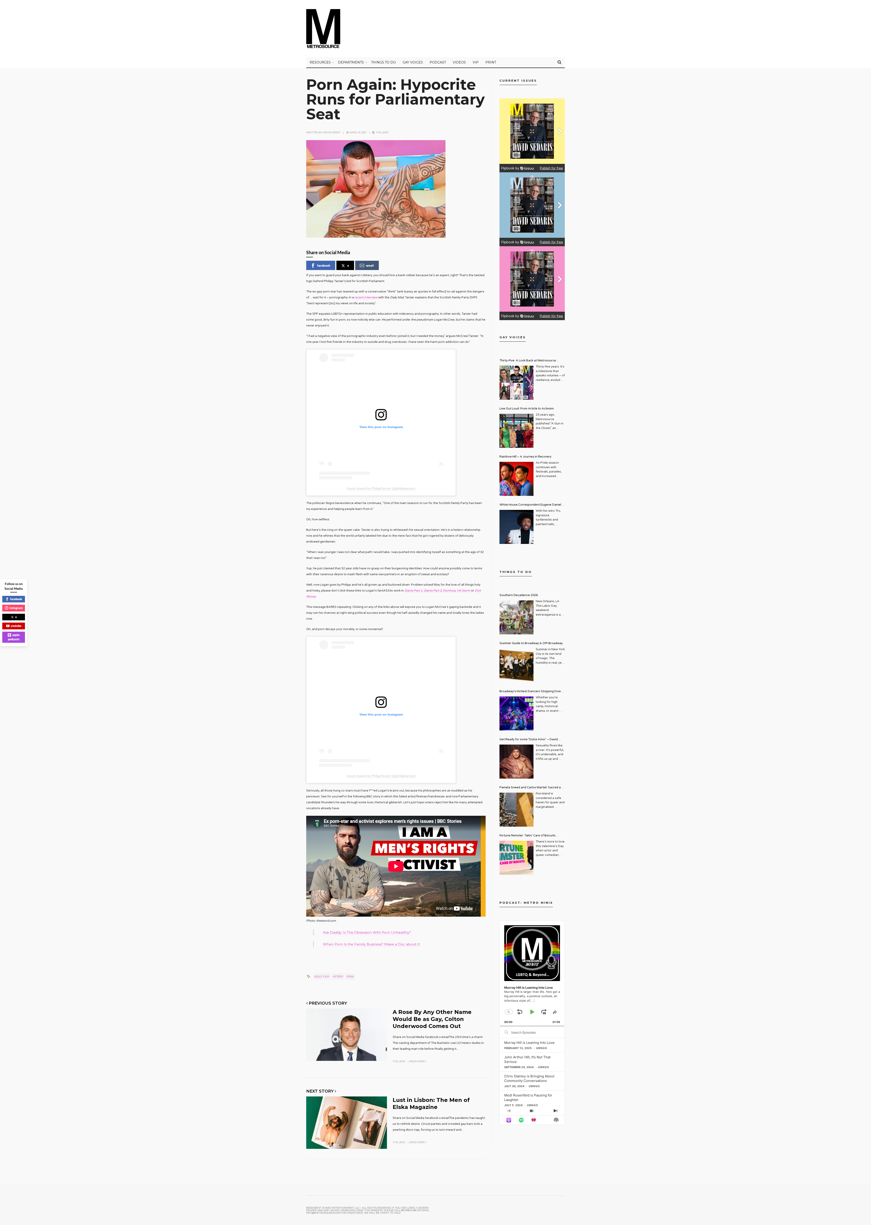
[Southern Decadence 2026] (516, 617)
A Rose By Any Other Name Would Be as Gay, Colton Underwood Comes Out (432, 1019)
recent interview (366, 297)
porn (350, 976)
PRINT (490, 62)
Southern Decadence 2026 (518, 595)
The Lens (382, 132)
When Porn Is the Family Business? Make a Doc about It (371, 944)
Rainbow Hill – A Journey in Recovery (525, 456)
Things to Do (383, 62)
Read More (418, 1061)
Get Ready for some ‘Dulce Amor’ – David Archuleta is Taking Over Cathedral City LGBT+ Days (532, 740)
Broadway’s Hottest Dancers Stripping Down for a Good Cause (531, 691)
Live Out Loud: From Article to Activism (526, 408)
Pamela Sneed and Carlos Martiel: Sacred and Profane (531, 788)
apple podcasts (14, 637)
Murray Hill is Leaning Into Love (529, 1042)
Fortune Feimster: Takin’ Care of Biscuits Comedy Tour (527, 836)
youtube (16, 626)
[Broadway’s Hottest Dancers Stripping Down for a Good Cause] (516, 714)
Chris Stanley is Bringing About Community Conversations (529, 1078)
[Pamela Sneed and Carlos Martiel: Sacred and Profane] (516, 810)
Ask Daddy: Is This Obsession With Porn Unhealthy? (367, 932)
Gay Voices (413, 62)
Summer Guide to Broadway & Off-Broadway (531, 643)
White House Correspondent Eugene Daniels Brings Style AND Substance (531, 505)
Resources (320, 62)
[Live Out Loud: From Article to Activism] (516, 431)
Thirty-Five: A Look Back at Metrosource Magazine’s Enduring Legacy (527, 361)
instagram (16, 608)
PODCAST (438, 62)
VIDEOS (459, 62)
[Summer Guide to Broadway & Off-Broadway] (516, 665)
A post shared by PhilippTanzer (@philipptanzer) (381, 488)
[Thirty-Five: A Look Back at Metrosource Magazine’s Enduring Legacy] (516, 383)
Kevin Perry (331, 132)
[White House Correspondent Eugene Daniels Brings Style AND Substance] (516, 527)
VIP (476, 62)
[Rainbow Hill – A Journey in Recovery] (516, 479)
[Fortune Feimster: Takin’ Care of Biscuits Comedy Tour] (516, 858)
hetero (338, 976)
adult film (321, 976)
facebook (323, 265)
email (370, 265)
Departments (351, 62)
